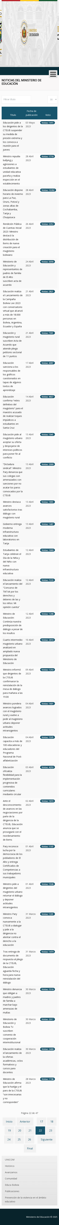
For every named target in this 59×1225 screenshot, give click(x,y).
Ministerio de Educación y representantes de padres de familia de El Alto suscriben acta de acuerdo (12, 273)
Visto (48, 114)
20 (19, 1130)
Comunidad (11, 1178)
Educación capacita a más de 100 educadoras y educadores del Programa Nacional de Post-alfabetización (12, 749)
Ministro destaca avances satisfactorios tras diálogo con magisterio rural (12, 509)
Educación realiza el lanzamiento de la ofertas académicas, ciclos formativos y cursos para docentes (13, 1060)
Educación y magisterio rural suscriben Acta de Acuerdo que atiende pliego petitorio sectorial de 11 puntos (12, 344)
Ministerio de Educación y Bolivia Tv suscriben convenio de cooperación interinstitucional (11, 1031)
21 (30, 1130)
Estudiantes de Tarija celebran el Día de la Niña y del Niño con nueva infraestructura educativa (12, 561)
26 (29, 1139)
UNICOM (9, 1159)
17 (41, 1121)
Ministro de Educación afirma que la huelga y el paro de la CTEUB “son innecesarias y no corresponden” (12, 1090)
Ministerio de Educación (38, 1216)
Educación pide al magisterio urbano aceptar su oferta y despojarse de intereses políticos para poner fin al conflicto (12, 446)
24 (8, 1139)
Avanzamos (11, 1172)
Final (30, 1148)
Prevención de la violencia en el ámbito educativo (25, 1199)
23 (50, 1130)
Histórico (9, 1165)
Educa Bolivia (12, 1184)
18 (51, 1121)
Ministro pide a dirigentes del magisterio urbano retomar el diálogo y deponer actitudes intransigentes (13, 895)
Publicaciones (12, 1191)
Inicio (9, 1121)
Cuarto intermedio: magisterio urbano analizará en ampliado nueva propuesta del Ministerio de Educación (13, 651)
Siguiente (46, 1139)
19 (9, 1130)
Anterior (25, 1121)
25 (19, 1139)
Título (13, 114)
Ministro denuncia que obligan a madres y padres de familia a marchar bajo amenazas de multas (12, 1001)
